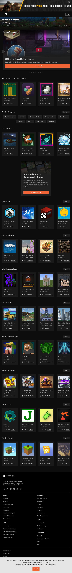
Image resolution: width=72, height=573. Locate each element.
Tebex (38, 541)
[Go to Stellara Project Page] (46, 144)
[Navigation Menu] (3, 14)
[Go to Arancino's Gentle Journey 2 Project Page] (28, 251)
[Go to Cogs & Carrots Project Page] (46, 251)
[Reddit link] (20, 489)
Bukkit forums (41, 513)
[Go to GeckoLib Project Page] (10, 420)
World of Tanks (7, 518)
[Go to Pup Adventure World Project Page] (46, 318)
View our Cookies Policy (48, 564)
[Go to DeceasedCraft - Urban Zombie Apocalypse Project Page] (28, 386)
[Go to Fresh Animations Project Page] (10, 352)
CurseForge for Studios (43, 538)
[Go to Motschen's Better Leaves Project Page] (46, 352)
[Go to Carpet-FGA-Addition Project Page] (28, 217)
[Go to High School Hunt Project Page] (10, 318)
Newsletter (40, 507)
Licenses (5, 556)
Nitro (38, 544)
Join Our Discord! (42, 498)
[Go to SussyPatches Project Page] (46, 217)
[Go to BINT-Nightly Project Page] (10, 284)
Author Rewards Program (10, 531)
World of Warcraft (8, 504)
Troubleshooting (41, 526)
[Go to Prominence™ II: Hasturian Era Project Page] (46, 386)
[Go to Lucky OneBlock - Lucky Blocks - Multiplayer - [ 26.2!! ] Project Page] (46, 454)
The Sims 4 (6, 507)
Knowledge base (41, 523)
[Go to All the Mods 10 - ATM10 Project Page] (10, 386)
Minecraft (5, 501)
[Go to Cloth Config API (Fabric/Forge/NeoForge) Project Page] (46, 420)
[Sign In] (68, 14)
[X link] (17, 489)
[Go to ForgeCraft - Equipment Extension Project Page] (10, 217)
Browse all (66, 112)
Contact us (40, 528)
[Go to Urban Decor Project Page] (46, 94)
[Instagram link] (4, 489)
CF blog (39, 504)
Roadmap (39, 510)
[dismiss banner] (69, 2)
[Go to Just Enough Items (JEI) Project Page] (28, 420)
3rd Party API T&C (8, 537)
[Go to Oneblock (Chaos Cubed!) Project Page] (10, 454)
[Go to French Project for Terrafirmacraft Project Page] (28, 284)
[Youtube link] (10, 489)
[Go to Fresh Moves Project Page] (28, 352)
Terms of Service (7, 550)
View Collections (36, 192)
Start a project (7, 526)
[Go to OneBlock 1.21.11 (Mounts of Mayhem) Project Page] (28, 454)
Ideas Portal (40, 501)
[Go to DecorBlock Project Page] (28, 94)
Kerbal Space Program (9, 513)
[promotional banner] (36, 5)
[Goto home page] (6, 14)
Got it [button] (36, 569)
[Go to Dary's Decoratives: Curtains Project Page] (10, 94)
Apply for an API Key (8, 534)
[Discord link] (14, 489)
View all (66, 201)
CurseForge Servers (42, 516)
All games (5, 498)
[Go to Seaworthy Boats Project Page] (10, 144)
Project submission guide (9, 528)
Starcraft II (6, 510)
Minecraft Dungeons (8, 516)
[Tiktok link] (7, 489)
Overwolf (39, 536)
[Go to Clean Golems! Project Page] (46, 284)
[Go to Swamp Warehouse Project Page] (28, 318)
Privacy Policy (6, 553)
